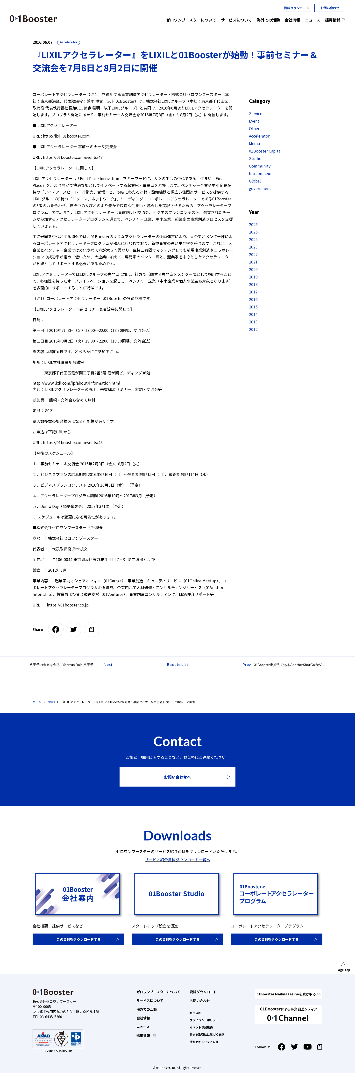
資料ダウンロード (296, 8)
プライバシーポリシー (204, 1020)
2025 (253, 232)
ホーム (37, 702)
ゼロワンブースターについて (158, 991)
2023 (253, 247)
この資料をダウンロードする (78, 939)
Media (254, 143)
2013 (253, 322)
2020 (253, 269)
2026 (253, 224)
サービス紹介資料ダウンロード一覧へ (177, 859)
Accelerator (68, 42)
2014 (253, 314)
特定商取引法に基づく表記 (207, 1034)
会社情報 (143, 1017)
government (260, 188)
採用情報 (143, 1035)
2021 (253, 262)
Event (254, 121)
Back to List (177, 664)
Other (254, 128)
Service (255, 113)
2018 (253, 284)
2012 (253, 329)
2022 (253, 254)
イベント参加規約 (201, 1027)
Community (259, 166)
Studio (255, 158)
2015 (253, 307)
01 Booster (33, 18)
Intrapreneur (260, 173)
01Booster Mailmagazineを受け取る (286, 994)
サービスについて (149, 1000)
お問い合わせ (329, 8)
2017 (253, 292)
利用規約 (195, 1013)
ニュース (143, 1026)
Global (255, 181)
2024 (253, 239)
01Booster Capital (265, 151)
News (51, 702)
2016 (253, 299)
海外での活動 (146, 1009)
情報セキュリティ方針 (204, 1042)
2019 (253, 277)
